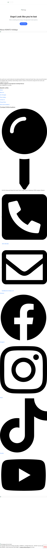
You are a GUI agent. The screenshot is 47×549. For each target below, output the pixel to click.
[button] (42, 2)
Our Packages (3, 94)
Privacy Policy (3, 102)
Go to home (23, 23)
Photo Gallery (3, 97)
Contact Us (2, 99)
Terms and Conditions (5, 104)
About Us (2, 92)
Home (1, 90)
